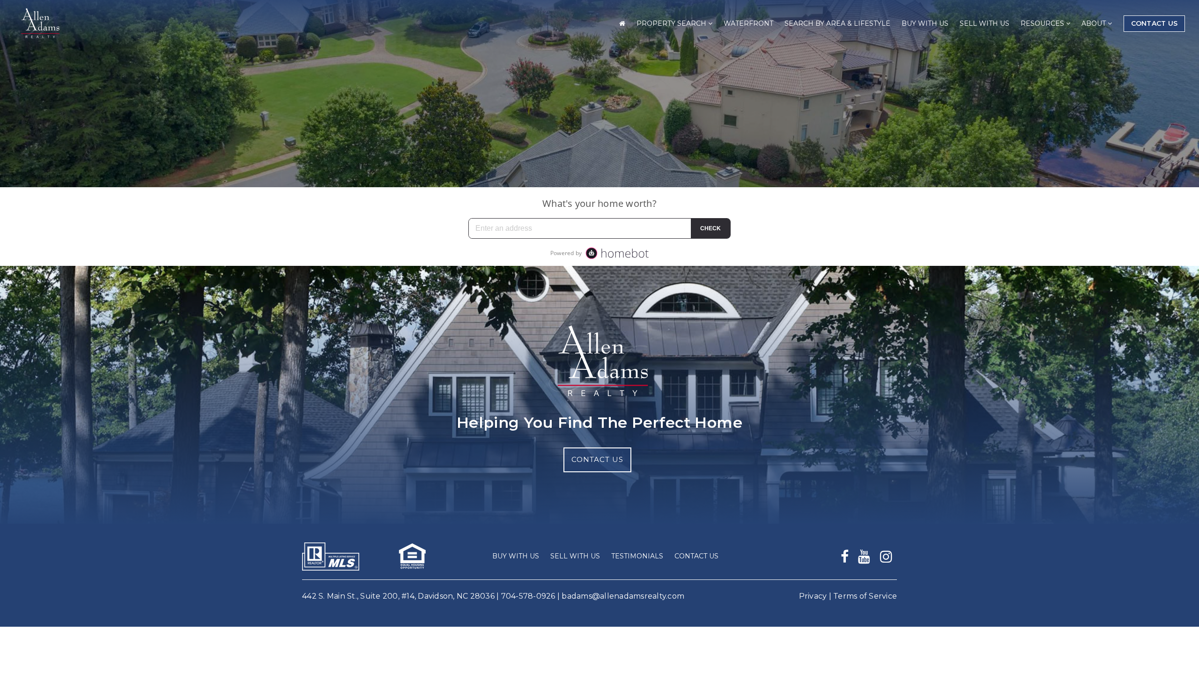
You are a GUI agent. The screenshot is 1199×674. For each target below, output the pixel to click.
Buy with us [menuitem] (925, 23)
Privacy (813, 596)
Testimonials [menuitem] (637, 556)
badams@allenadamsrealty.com (623, 596)
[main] (599, 133)
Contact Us (1154, 23)
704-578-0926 (528, 596)
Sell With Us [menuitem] (984, 23)
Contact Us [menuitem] (696, 556)
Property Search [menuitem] (672, 23)
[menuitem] (622, 24)
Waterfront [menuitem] (748, 23)
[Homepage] (39, 24)
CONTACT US (597, 459)
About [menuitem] (1094, 23)
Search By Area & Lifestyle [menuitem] (837, 23)
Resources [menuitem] (1043, 23)
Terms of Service (865, 596)
